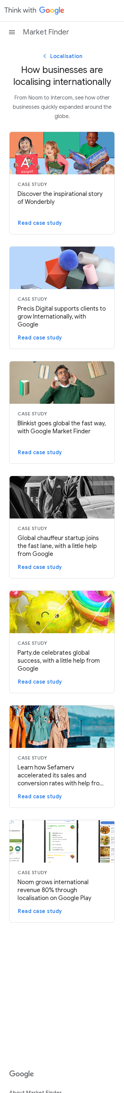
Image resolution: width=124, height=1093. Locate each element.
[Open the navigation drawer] (12, 32)
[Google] (21, 1074)
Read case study (40, 223)
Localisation (66, 56)
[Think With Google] (34, 11)
